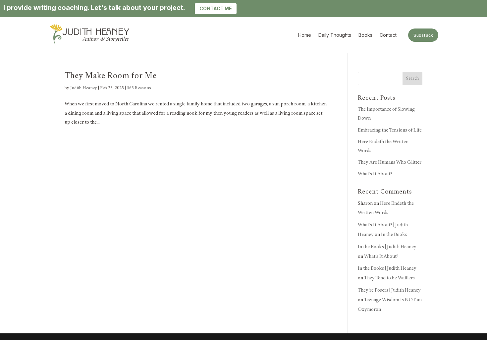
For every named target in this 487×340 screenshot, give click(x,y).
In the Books (394, 234)
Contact (388, 35)
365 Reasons (139, 88)
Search (412, 78)
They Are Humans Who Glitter (389, 162)
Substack (423, 35)
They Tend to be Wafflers (389, 278)
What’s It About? (375, 174)
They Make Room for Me (111, 76)
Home (304, 35)
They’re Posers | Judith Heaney (389, 290)
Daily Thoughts (334, 35)
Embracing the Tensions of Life (390, 130)
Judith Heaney (83, 88)
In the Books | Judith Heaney (387, 247)
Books (365, 35)
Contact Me (215, 8)
